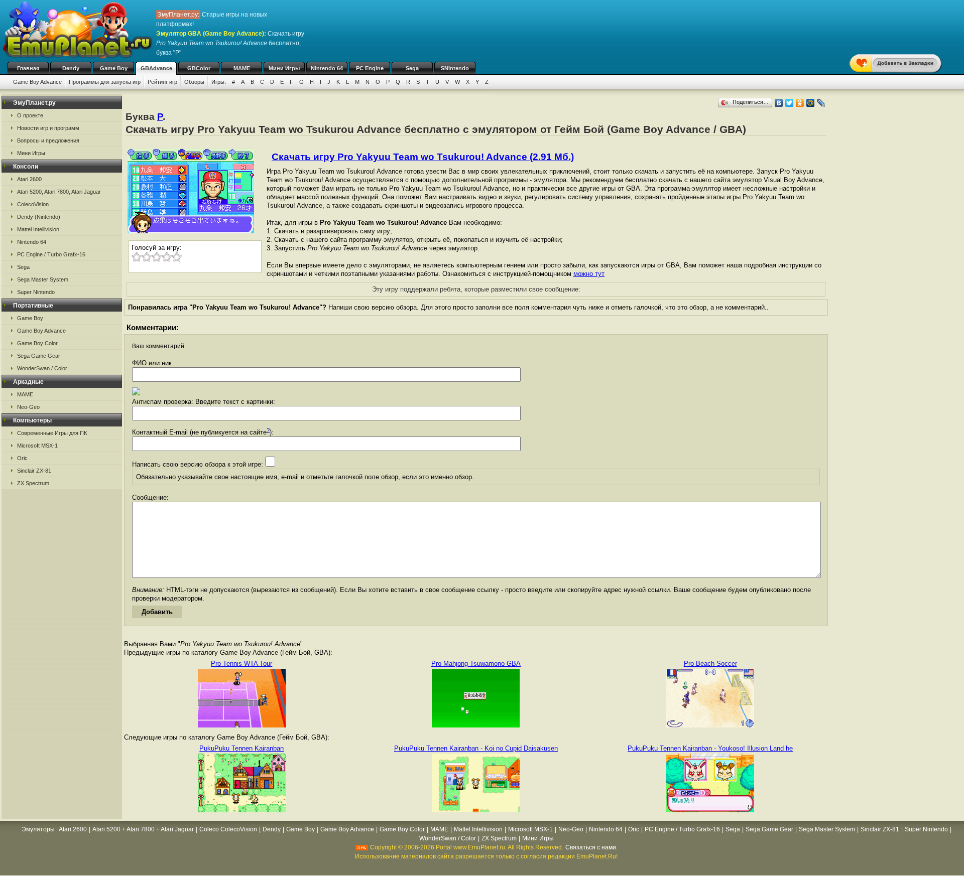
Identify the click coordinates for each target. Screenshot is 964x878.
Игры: (218, 82)
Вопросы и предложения (48, 140)
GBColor (198, 68)
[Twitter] (789, 102)
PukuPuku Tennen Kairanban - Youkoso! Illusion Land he (710, 748)
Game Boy (114, 68)
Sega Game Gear (38, 356)
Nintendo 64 (327, 68)
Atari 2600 (29, 179)
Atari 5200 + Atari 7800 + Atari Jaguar (143, 829)
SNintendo (455, 68)
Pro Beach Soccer (710, 663)
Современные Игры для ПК (52, 433)
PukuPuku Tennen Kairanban (241, 748)
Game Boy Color (37, 343)
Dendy (70, 68)
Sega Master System (42, 279)
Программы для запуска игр (105, 82)
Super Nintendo (36, 292)
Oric (22, 458)
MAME (241, 68)
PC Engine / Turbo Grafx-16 (51, 254)
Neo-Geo (28, 407)
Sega (412, 68)
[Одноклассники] (800, 102)
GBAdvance (156, 68)
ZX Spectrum (33, 483)
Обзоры (194, 82)
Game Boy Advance (37, 82)
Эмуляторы (38, 829)
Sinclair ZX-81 (34, 471)
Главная (28, 68)
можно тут (589, 273)
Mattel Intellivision (38, 229)
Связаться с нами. (591, 847)
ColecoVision (33, 204)
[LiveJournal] (821, 102)
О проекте (30, 115)
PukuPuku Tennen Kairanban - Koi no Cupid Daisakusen (476, 748)
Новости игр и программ (48, 128)
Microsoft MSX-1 (37, 446)
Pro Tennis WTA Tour (241, 663)
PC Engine (370, 68)
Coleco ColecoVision (228, 829)
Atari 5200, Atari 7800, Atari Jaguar (59, 192)
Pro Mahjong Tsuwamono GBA (476, 663)
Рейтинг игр (162, 82)
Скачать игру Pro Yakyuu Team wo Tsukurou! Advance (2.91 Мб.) (423, 157)
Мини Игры (284, 68)
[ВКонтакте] (779, 102)
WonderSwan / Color (42, 368)
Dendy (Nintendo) (38, 217)
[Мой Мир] (810, 102)
